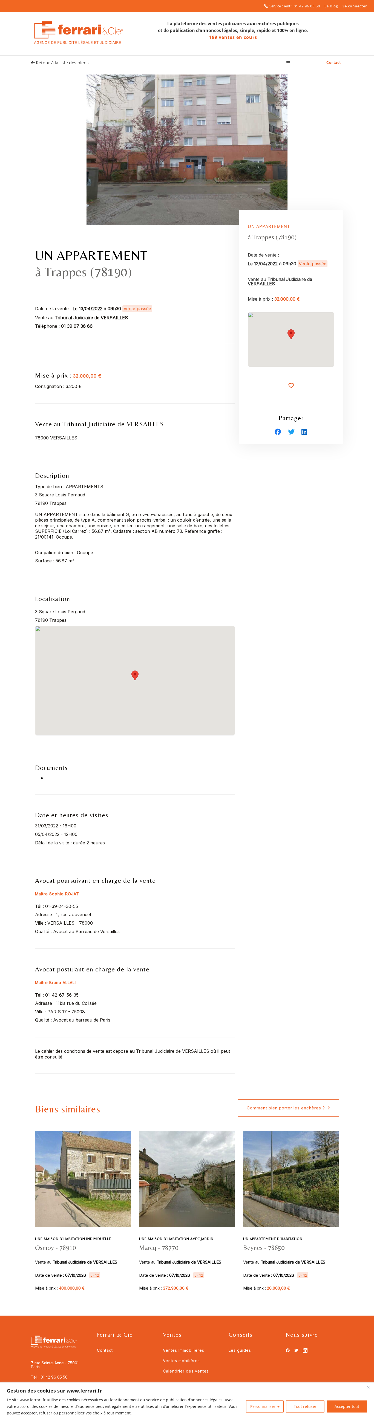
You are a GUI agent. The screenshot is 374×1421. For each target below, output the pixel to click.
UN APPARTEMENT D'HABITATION (273, 1239)
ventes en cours (233, 37)
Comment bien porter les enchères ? (286, 1108)
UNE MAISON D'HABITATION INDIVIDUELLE (73, 1239)
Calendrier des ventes (186, 1371)
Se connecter (355, 6)
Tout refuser (305, 1406)
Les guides (240, 1350)
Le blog (331, 6)
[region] (187, 1401)
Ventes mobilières (181, 1360)
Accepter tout (347, 1406)
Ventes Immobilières (183, 1350)
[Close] (368, 1387)
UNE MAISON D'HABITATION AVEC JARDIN (176, 1239)
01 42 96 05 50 (307, 6)
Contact (333, 63)
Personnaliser (262, 1406)
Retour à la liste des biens (62, 63)
